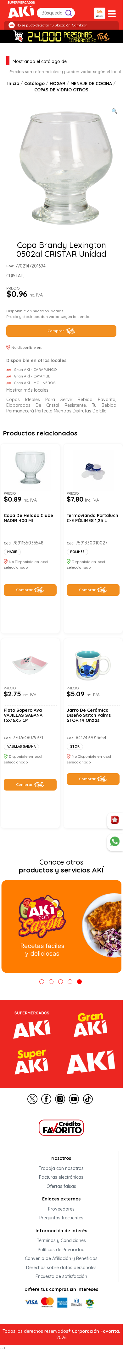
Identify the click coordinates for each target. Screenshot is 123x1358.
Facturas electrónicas (61, 1177)
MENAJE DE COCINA (91, 84)
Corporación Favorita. (96, 1331)
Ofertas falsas (61, 1186)
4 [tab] (70, 981)
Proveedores (61, 1209)
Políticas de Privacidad (61, 1249)
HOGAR (57, 84)
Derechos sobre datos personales (61, 1267)
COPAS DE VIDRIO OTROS (61, 90)
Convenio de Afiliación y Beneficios (61, 1259)
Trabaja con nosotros (61, 1168)
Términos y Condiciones (61, 1241)
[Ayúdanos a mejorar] (115, 821)
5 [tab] (79, 981)
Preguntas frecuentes (61, 1218)
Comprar (56, 330)
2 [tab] (51, 981)
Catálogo (34, 84)
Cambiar (79, 25)
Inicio (13, 84)
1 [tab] (41, 981)
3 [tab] (60, 981)
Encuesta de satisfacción (61, 1277)
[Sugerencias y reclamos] (115, 842)
